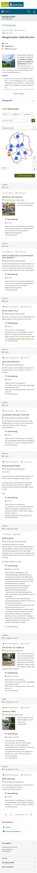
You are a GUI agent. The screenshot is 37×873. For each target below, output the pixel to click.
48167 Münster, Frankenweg (13, 782)
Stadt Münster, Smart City (9, 847)
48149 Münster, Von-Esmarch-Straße (16, 418)
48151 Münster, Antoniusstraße (14, 261)
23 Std (6, 301)
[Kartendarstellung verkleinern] (34, 165)
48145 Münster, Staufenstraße (14, 314)
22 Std (6, 246)
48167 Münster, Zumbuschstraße (15, 541)
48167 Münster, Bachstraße (13, 714)
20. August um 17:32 (11, 769)
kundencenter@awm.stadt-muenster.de (20, 339)
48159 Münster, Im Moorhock (14, 365)
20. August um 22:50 (11, 529)
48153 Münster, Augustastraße (14, 469)
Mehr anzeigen (19, 93)
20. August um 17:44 (11, 702)
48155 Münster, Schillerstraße (14, 200)
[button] (18, 100)
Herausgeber (6, 843)
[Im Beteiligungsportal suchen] (28, 11)
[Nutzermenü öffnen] (34, 11)
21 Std (6, 187)
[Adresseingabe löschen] (34, 128)
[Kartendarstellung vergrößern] (34, 162)
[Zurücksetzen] (30, 120)
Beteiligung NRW (8, 17)
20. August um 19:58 (11, 638)
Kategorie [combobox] (16, 114)
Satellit (4, 168)
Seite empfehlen (8, 867)
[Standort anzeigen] (34, 157)
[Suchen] (33, 120)
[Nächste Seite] (26, 814)
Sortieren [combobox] (27, 114)
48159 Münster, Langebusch (13, 650)
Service (4, 858)
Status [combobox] (5, 114)
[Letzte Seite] (31, 814)
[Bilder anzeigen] (8, 659)
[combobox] (17, 128)
